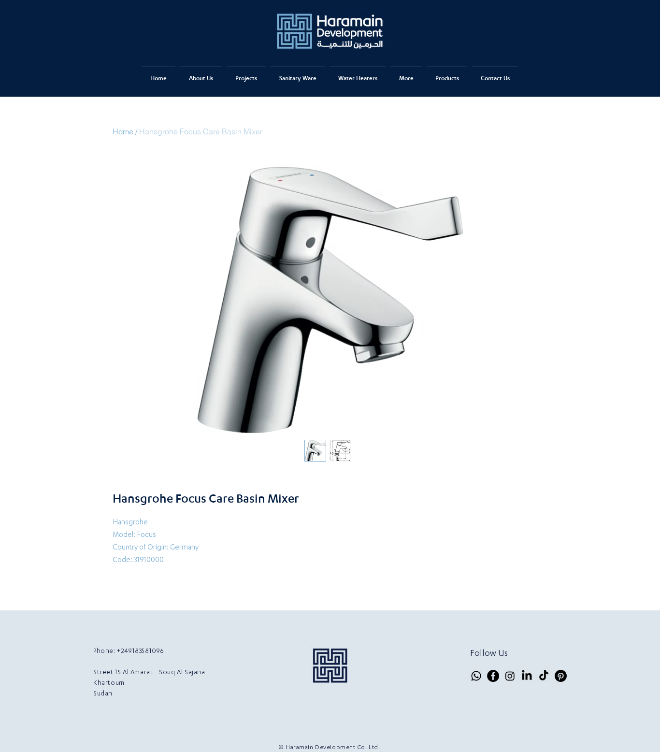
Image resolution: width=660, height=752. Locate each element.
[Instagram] (510, 676)
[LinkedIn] (527, 676)
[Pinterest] (561, 676)
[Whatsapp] (476, 676)
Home (123, 131)
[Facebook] (493, 676)
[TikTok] (544, 676)
